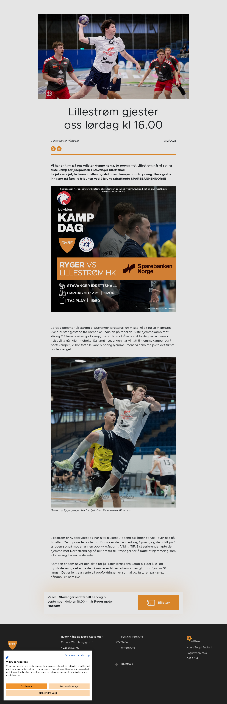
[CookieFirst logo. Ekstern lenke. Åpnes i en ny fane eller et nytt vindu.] (7, 658)
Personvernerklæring (77, 655)
